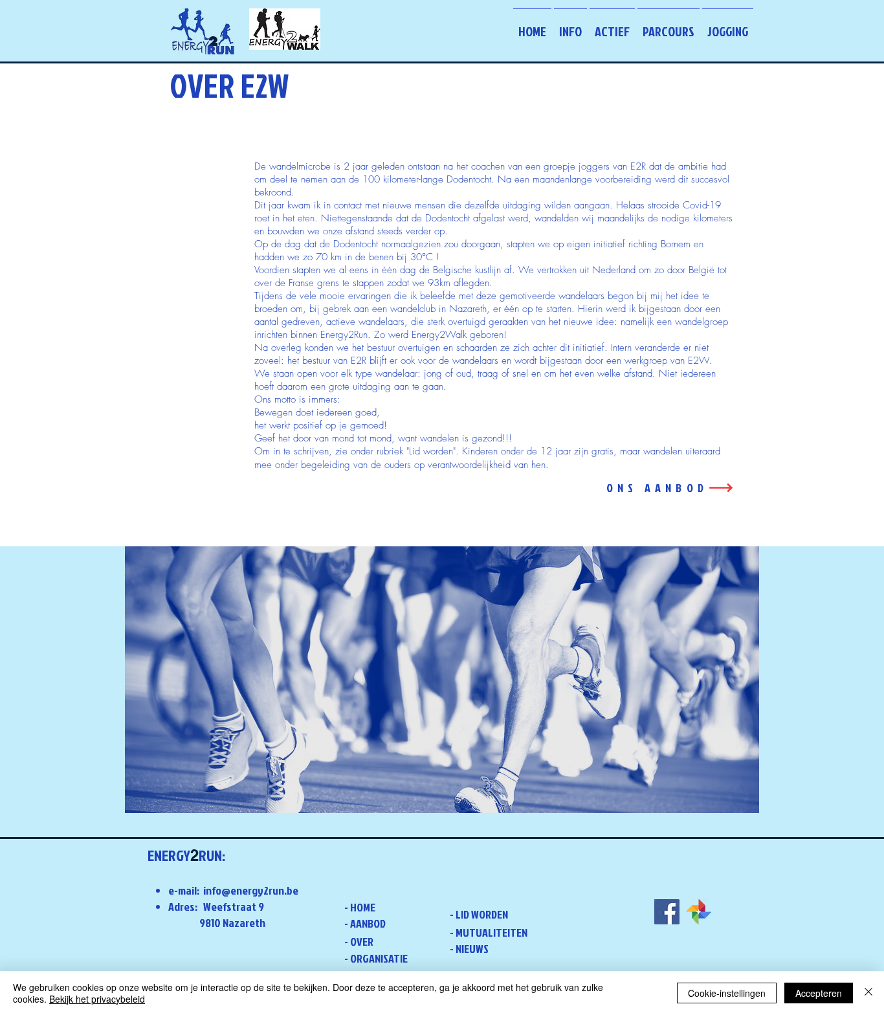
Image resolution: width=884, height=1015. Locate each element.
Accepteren (818, 993)
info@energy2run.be (250, 890)
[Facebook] (667, 911)
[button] (570, 25)
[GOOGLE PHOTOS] (698, 911)
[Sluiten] (868, 993)
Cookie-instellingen (727, 993)
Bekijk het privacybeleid (97, 998)
